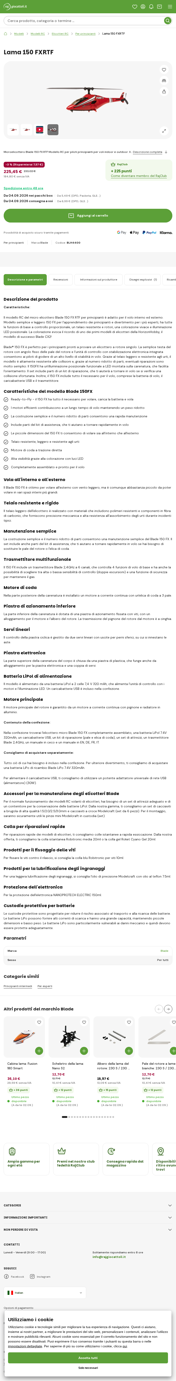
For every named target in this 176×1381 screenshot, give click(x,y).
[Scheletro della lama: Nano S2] (69, 1037)
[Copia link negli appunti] (164, 91)
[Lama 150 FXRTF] (13, 129)
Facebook (17, 1277)
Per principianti (14, 243)
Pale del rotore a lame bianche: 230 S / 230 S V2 (159, 1066)
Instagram (43, 1277)
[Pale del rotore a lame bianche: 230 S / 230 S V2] (159, 1037)
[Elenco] (135, 7)
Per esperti (45, 986)
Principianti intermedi (18, 986)
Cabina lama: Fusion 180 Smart (22, 1066)
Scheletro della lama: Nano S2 (68, 1066)
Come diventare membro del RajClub (139, 176)
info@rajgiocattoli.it (109, 1257)
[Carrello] (159, 7)
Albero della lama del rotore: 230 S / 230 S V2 (113, 1066)
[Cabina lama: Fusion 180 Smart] (24, 1037)
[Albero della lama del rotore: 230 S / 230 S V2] (114, 1037)
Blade (44, 243)
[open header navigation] (170, 7)
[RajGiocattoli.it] (5, 34)
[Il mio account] (143, 7)
